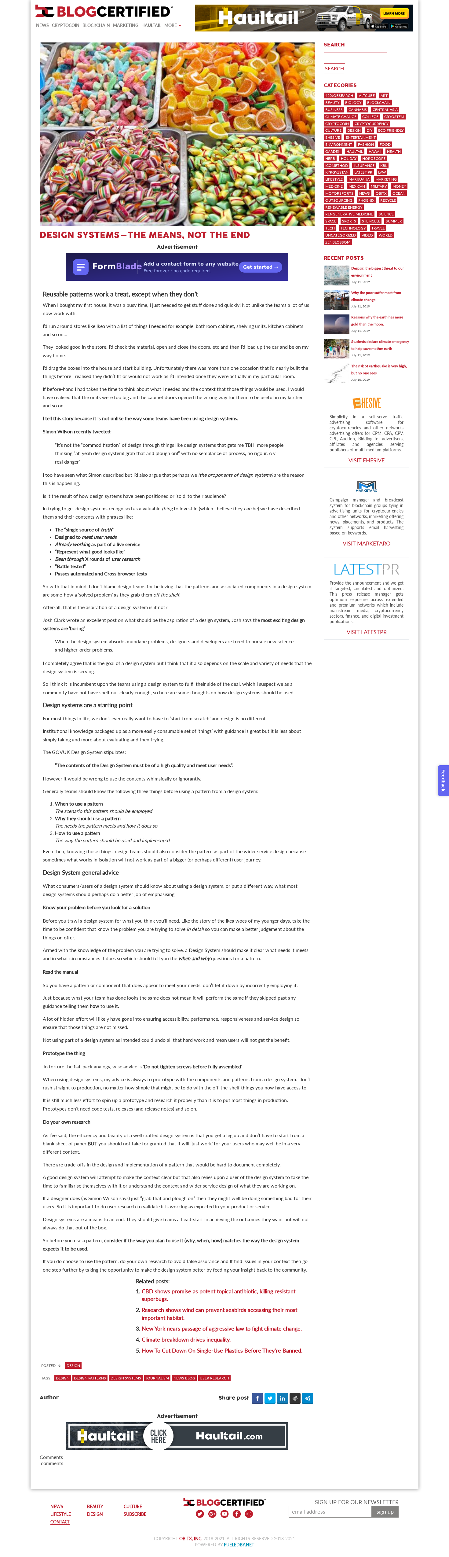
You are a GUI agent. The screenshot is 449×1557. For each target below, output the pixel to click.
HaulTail (151, 25)
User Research (214, 1378)
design (62, 1378)
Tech (330, 228)
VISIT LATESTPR (367, 632)
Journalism (157, 1378)
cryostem (394, 116)
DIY (369, 130)
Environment (338, 144)
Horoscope (373, 158)
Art (384, 95)
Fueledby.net (239, 1544)
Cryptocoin (65, 25)
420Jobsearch (339, 95)
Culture (333, 130)
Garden (333, 151)
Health (394, 151)
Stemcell (371, 221)
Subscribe (135, 1514)
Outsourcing (338, 200)
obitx (381, 193)
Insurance (364, 165)
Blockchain (96, 25)
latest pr (363, 172)
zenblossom (337, 242)
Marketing (125, 25)
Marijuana (359, 179)
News (42, 25)
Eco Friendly (390, 130)
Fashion (366, 144)
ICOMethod (336, 165)
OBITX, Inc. (190, 1538)
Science (386, 214)
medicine (334, 186)
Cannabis (358, 109)
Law (382, 172)
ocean (398, 193)
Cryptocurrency (372, 123)
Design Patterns (90, 1378)
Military (379, 186)
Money (399, 186)
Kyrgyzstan (337, 172)
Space (330, 221)
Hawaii (375, 151)
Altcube (367, 95)
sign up (385, 1511)
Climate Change (340, 116)
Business (334, 109)
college (370, 116)
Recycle (388, 200)
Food (385, 144)
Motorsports (339, 193)
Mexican (357, 186)
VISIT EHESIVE (367, 460)
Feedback (443, 780)
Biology (353, 102)
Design (73, 1365)
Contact (60, 1521)
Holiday (348, 158)
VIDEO (367, 235)
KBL (383, 165)
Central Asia (385, 109)
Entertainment (361, 137)
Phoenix (366, 200)
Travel (378, 228)
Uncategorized (340, 235)
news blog (184, 1378)
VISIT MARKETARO (366, 543)
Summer (394, 221)
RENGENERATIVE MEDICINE (349, 214)
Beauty (332, 102)
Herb (330, 158)
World (385, 235)
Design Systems (126, 1378)
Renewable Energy (343, 207)
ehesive (332, 137)
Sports (349, 221)
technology (353, 228)
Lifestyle (334, 179)
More (170, 25)
